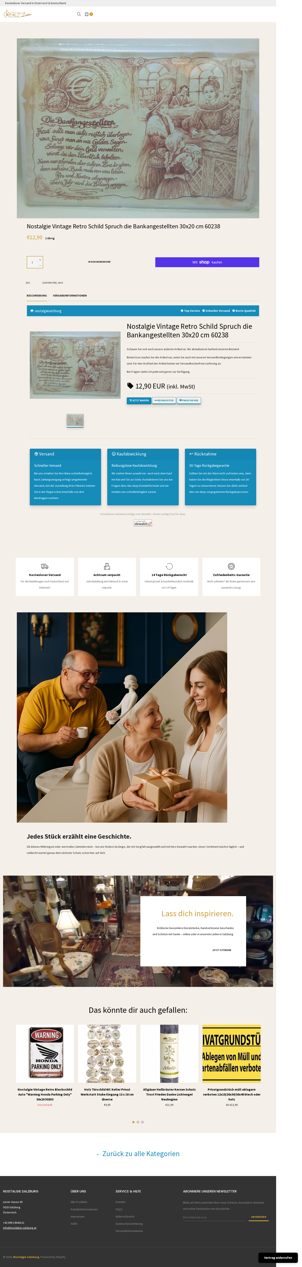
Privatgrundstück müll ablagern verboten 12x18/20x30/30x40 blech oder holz (232, 1094)
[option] (45, 1076)
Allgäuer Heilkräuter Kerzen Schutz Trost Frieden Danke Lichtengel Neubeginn (169, 1094)
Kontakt (120, 1202)
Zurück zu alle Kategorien (140, 1153)
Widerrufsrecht (125, 1216)
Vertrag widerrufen (278, 1258)
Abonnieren (258, 1216)
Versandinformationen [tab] (70, 295)
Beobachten (165, 400)
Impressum (77, 1216)
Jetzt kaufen (140, 400)
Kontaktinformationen (84, 1209)
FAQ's (119, 1209)
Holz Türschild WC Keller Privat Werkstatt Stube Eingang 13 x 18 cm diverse (107, 1094)
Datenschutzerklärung (129, 1224)
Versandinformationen (129, 1231)
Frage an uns (190, 400)
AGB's (74, 1224)
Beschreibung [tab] (37, 295)
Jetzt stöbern (221, 950)
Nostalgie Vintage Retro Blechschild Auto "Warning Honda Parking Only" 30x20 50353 (45, 1094)
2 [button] (138, 1122)
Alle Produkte (79, 1202)
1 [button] (133, 1122)
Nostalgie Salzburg (26, 1257)
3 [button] (142, 1122)
